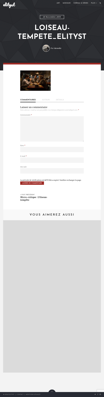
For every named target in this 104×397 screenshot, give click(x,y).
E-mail (23, 156)
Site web (23, 167)
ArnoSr (57, 48)
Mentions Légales (33, 394)
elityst (9, 4)
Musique (67, 3)
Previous (7, 296)
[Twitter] (95, 394)
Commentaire (26, 115)
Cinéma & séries (80, 3)
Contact (20, 394)
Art (58, 3)
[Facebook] (98, 394)
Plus (93, 3)
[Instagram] (100, 394)
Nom (22, 145)
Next (96, 296)
